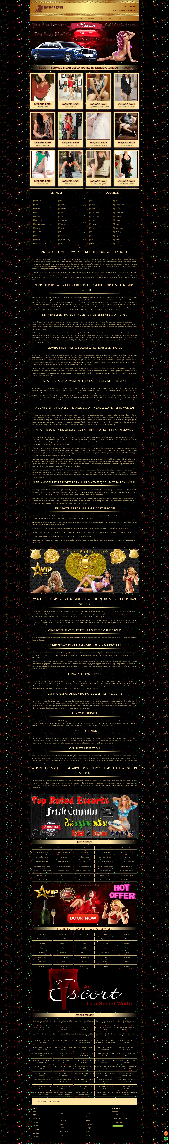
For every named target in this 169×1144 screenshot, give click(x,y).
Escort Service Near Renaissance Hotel (84, 1048)
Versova (105, 943)
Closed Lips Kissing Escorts (42, 866)
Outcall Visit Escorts (63, 880)
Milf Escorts (84, 852)
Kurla (117, 243)
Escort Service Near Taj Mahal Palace (42, 1022)
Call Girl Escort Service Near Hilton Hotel (63, 1054)
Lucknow (88, 1113)
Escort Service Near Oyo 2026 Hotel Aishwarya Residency (84, 1035)
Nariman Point (63, 939)
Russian (126, 962)
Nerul (84, 939)
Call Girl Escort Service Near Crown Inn (84, 1061)
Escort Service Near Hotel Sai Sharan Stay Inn (126, 1081)
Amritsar (35, 1122)
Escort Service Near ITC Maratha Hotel (63, 1035)
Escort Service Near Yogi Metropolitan (42, 1074)
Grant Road (119, 228)
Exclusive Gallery (40, 224)
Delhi (61, 1113)
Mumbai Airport (42, 939)
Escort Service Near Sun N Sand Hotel (126, 1054)
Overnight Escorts (63, 871)
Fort (92, 228)
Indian (62, 243)
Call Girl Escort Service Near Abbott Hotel (63, 1087)
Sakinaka (42, 943)
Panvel (105, 962)
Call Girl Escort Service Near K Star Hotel (42, 1087)
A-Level (62, 201)
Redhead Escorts (84, 857)
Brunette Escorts (63, 848)
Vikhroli (42, 948)
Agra (34, 1115)
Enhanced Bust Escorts (42, 852)
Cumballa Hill (95, 212)
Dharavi (93, 224)
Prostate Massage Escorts (84, 871)
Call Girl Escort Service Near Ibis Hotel (63, 1041)
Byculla (93, 209)
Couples (37, 216)
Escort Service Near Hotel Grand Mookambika (105, 1061)
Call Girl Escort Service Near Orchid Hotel (42, 1041)
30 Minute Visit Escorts (126, 875)
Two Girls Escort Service (84, 875)
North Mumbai (42, 957)
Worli (105, 948)
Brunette (63, 209)
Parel (126, 939)
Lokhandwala (42, 962)
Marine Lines (63, 934)
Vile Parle (126, 943)
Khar (92, 243)
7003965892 (118, 1122)
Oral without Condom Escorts (42, 871)
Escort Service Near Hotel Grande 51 (105, 1094)
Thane (105, 957)
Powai (93, 236)
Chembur (119, 216)
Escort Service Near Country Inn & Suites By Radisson (42, 1094)
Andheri (63, 962)
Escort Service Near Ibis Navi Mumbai (126, 1061)
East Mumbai (126, 952)
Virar (63, 948)
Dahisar (118, 220)
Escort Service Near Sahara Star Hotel (84, 1022)
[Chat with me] (166, 1133)
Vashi (84, 943)
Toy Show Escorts (42, 875)
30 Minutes (38, 201)
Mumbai (116, 1115)
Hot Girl (62, 228)
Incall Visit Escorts (42, 880)
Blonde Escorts (84, 848)
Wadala (84, 948)
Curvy (61, 216)
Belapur (84, 962)
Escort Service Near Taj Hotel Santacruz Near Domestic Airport (105, 1041)
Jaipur (61, 1124)
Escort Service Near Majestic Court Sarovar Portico (63, 1094)
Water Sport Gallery (41, 243)
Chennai (35, 1126)
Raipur (88, 1117)
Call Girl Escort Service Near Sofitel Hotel (105, 1054)
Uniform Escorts (105, 875)
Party (61, 232)
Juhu (92, 240)
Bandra (93, 201)
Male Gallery (64, 224)
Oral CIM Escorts (126, 866)
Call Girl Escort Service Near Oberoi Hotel (63, 1028)
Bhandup (118, 201)
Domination (63, 220)
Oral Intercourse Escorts (126, 861)
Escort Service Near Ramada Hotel (63, 1067)
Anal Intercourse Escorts (105, 861)
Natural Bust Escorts (126, 852)
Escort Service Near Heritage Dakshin (84, 1081)
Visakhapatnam (64, 1131)
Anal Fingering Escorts (63, 861)
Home (49, 19)
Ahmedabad (36, 1118)
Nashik (88, 1120)
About (59, 19)
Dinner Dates (39, 220)
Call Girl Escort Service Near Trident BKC (126, 1022)
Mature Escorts (105, 852)
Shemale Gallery (65, 240)
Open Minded (39, 232)
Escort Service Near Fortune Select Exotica (63, 1074)
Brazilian (37, 209)
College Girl (63, 966)
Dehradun (63, 1120)
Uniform (37, 240)
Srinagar (88, 1128)
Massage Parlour (84, 966)
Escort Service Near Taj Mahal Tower (63, 1022)
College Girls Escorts (105, 848)
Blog (100, 19)
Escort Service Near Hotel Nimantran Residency (84, 1094)
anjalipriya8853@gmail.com (122, 1118)
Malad (105, 934)
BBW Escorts (42, 848)
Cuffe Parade (95, 216)
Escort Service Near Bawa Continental (126, 1048)
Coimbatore (36, 1133)
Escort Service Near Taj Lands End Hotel (105, 1022)
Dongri (118, 224)
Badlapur (42, 952)
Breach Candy (120, 205)
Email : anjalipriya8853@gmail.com (124, 10)
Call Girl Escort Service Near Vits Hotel (63, 1061)
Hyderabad (89, 1124)
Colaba (118, 209)
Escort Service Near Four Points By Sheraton (105, 1074)
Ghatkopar (119, 232)
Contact (110, 19)
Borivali (93, 205)
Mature (37, 228)
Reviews (79, 19)
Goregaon (94, 232)
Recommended (64, 236)
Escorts (68, 19)
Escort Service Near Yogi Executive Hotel (126, 1074)
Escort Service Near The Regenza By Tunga (105, 1067)
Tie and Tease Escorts (126, 871)
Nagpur (62, 1135)
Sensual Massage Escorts (105, 866)
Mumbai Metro (84, 957)
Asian (37, 205)
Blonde (62, 205)
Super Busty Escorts (105, 857)
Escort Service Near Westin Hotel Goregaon (126, 1094)
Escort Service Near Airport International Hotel (84, 1041)
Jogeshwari (119, 236)
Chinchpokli (119, 212)
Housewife (105, 966)
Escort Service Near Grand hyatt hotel (105, 1035)
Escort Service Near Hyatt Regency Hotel (126, 1035)
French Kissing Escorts (63, 866)
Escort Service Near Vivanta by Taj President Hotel (42, 1061)
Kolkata (62, 1128)
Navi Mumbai (126, 957)
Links (120, 19)
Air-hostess (42, 966)
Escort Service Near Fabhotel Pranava (42, 1081)
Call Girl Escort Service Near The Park (84, 1074)
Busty (37, 212)
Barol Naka (63, 952)
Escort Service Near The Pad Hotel (84, 1087)
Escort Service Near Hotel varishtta (126, 1087)
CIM (61, 212)
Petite (37, 236)
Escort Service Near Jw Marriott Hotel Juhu (42, 1035)
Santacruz (63, 943)
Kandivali (118, 240)
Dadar (93, 220)
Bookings (91, 19)
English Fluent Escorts (63, 852)
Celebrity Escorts (105, 880)
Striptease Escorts (105, 871)
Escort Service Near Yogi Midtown (105, 1081)
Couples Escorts (84, 880)
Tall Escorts (126, 857)
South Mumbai (63, 957)
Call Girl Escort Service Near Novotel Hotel (84, 1054)
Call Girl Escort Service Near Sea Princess (126, 1041)
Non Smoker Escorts (42, 857)
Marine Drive (84, 934)
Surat (87, 1131)
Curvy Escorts (126, 848)
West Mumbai (105, 952)
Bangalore (36, 1137)
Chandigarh (36, 1129)
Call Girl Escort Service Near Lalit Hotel (105, 1028)
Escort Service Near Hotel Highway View (63, 1081)
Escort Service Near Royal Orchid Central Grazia (126, 1067)
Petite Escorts (63, 857)
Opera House (105, 939)
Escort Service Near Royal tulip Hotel (42, 1067)
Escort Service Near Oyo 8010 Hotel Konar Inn (84, 1067)
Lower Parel (42, 934)
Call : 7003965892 (130, 7)
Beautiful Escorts (126, 880)
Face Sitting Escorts (42, 861)
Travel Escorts (63, 875)
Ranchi (88, 1135)
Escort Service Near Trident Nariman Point (42, 1028)
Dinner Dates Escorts (84, 866)
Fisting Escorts (84, 861)
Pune (126, 948)
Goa (61, 1117)
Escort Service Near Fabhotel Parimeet (105, 1087)
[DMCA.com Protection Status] (118, 1126)
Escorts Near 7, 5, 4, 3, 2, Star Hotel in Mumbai (42, 1048)
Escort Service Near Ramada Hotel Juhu (63, 1048)
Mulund (126, 934)
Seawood (126, 966)
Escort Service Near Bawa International (105, 1048)
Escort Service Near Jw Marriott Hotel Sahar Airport (126, 1028)
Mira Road (84, 952)
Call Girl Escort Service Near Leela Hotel (84, 1028)
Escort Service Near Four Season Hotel (42, 1054)
